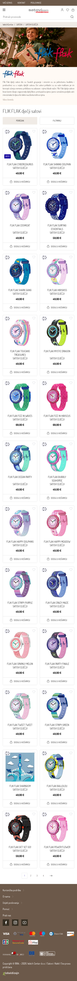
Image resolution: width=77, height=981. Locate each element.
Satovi (50, 963)
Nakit (57, 963)
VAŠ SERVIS (7, 2)
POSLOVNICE (36, 2)
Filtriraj (57, 120)
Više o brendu (8, 99)
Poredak (20, 120)
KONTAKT (21, 2)
